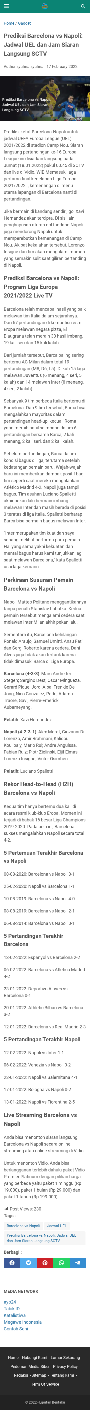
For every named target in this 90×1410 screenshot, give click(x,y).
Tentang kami (62, 1375)
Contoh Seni (16, 1328)
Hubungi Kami (34, 1357)
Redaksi (21, 1375)
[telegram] (78, 1263)
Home (13, 1357)
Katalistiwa (15, 1315)
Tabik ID (12, 1308)
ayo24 (10, 1302)
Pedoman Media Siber (30, 1366)
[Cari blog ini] (83, 6)
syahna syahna (30, 66)
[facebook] (12, 1263)
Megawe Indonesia (23, 1322)
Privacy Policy (65, 1366)
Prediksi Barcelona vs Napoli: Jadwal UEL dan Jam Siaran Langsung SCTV (41, 1238)
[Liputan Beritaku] (45, 6)
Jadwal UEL (57, 1226)
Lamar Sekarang (65, 1357)
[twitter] (28, 1263)
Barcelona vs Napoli (23, 1226)
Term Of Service (45, 1384)
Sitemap (39, 1375)
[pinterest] (45, 1263)
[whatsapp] (61, 1263)
